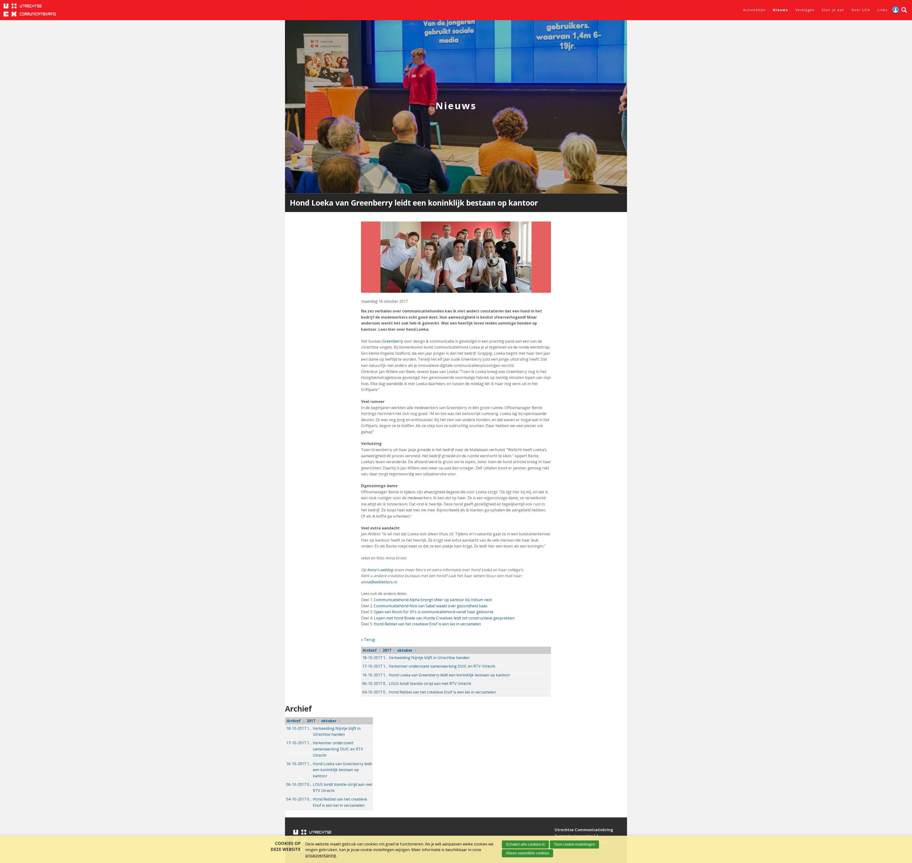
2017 (387, 650)
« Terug (368, 639)
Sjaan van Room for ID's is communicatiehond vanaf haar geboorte (433, 611)
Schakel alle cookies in (525, 844)
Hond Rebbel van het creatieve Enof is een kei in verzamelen (427, 624)
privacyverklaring (320, 855)
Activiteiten (754, 10)
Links (882, 10)
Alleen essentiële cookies (527, 853)
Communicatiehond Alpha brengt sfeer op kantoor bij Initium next (433, 599)
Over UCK (860, 10)
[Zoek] (904, 10)
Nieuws (780, 10)
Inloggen (895, 9)
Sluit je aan (833, 10)
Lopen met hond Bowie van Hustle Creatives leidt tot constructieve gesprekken (444, 618)
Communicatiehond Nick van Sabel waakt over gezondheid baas (430, 605)
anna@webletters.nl (379, 582)
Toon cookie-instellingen (574, 844)
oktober (405, 650)
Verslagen (805, 10)
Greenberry (392, 341)
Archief (370, 650)
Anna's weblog (380, 569)
